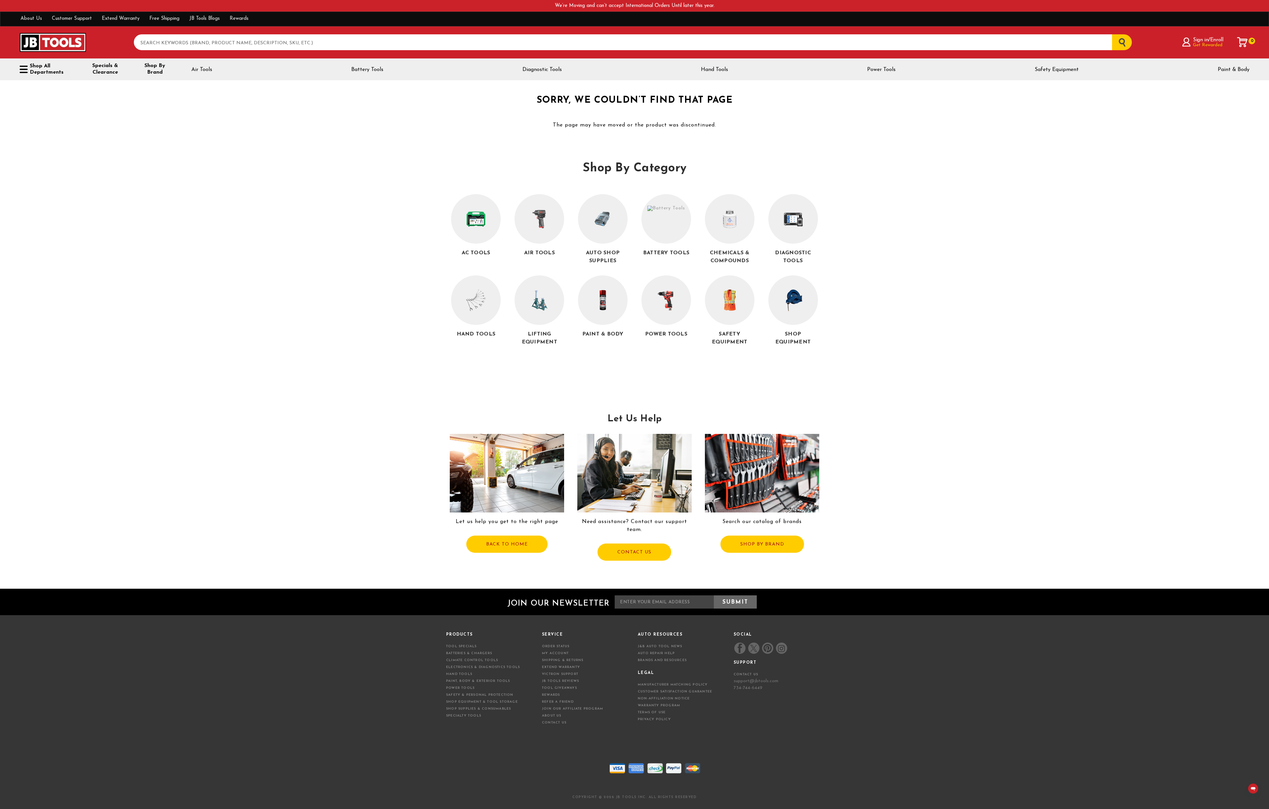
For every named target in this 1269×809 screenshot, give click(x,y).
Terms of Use (652, 712)
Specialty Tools (463, 716)
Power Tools (881, 69)
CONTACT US (634, 552)
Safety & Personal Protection (480, 695)
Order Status (555, 646)
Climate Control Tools (472, 660)
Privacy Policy (654, 719)
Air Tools (201, 69)
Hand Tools (714, 69)
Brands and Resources (662, 660)
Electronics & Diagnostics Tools (483, 667)
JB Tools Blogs (204, 18)
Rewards (239, 18)
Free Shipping (164, 18)
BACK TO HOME (507, 544)
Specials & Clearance (105, 69)
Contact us (746, 674)
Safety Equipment (1057, 69)
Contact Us (554, 722)
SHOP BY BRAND (762, 544)
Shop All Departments (46, 69)
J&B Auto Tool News (660, 646)
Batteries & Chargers (469, 653)
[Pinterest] (767, 648)
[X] (753, 648)
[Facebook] (740, 648)
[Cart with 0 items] (1242, 42)
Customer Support (72, 18)
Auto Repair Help (656, 653)
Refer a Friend (558, 702)
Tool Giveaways (559, 688)
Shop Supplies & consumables (478, 709)
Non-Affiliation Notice (664, 698)
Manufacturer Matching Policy (673, 684)
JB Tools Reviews (560, 681)
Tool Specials (461, 646)
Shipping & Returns (563, 660)
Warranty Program (659, 705)
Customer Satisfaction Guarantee (675, 691)
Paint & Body (1234, 69)
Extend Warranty (120, 18)
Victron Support (560, 674)
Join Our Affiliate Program (572, 709)
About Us (31, 18)
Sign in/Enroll (1208, 40)
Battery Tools (367, 69)
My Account (555, 653)
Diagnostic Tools (542, 69)
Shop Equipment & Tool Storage (482, 702)
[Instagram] (781, 648)
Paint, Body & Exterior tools (478, 681)
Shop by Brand (154, 69)
